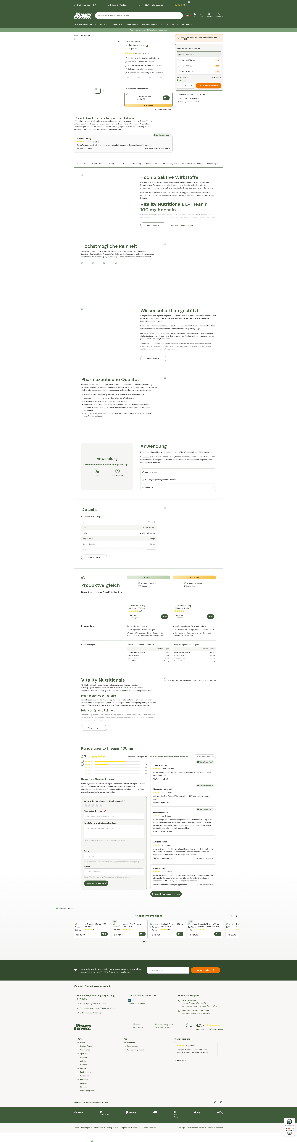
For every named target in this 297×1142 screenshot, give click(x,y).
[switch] (289, 1133)
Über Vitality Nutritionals (192, 163)
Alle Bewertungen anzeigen (157, 148)
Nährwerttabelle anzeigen (182, 225)
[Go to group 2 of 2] (146, 941)
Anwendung (136, 163)
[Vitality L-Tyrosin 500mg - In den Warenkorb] (179, 934)
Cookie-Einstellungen (82, 1128)
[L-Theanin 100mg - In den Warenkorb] (164, 616)
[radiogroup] (199, 62)
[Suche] (179, 15)
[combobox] (139, 15)
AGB (116, 1128)
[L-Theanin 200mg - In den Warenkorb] (166, 97)
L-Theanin (147, 457)
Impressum (125, 1128)
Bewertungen (212, 163)
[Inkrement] (191, 86)
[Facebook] (215, 1102)
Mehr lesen (152, 225)
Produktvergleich (170, 163)
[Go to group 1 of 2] (144, 941)
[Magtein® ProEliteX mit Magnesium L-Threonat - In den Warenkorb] (217, 934)
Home (76, 35)
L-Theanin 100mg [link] (87, 35)
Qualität (123, 163)
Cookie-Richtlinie (149, 1128)
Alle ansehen (182, 1060)
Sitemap (136, 1128)
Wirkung (111, 163)
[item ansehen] (168, 1027)
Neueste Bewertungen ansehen (166, 894)
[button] (119, 41)
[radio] (199, 54)
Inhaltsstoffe (82, 163)
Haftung (109, 1128)
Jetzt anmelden (204, 970)
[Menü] (293, 1119)
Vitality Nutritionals (132, 41)
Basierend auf (209, 1029)
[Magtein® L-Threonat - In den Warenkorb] (142, 934)
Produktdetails (152, 163)
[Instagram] (221, 1102)
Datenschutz (98, 1128)
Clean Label (97, 163)
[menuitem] (85, 24)
